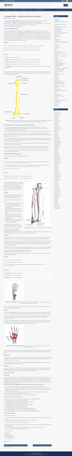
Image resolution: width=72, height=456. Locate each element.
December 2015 (58, 208)
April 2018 (56, 186)
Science (56, 91)
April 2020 (56, 152)
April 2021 (56, 135)
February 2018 (57, 188)
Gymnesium (57, 54)
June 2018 (56, 183)
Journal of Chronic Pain (59, 71)
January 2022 (57, 126)
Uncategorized (57, 101)
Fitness (56, 49)
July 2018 (56, 181)
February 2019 (57, 172)
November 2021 (58, 128)
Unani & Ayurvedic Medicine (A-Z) (61, 100)
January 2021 (57, 140)
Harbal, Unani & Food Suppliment (61, 55)
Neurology (57, 75)
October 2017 (57, 194)
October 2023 (57, 116)
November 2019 (58, 159)
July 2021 (56, 131)
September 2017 (58, 195)
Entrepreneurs (57, 40)
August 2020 (57, 147)
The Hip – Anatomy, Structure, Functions (42, 445)
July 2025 (56, 113)
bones (19, 357)
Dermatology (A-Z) (58, 31)
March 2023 (57, 120)
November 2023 (58, 114)
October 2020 (57, 144)
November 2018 (58, 176)
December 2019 (58, 158)
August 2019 (57, 163)
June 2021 (56, 133)
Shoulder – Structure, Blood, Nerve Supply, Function (16, 445)
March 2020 (57, 154)
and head (24, 362)
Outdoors (56, 79)
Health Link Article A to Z (59, 60)
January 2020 (57, 156)
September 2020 (58, 145)
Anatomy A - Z (7, 441)
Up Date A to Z (57, 102)
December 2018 (58, 174)
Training (56, 98)
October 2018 (57, 177)
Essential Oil (57, 44)
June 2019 (56, 166)
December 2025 (58, 112)
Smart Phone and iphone (59, 95)
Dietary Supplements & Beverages (61, 32)
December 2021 (58, 127)
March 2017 (57, 204)
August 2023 (57, 117)
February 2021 (57, 138)
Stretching (56, 97)
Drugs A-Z (15, 9)
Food (56, 50)
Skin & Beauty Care (58, 94)
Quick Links (63, 1)
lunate (25, 350)
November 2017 (58, 193)
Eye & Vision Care (38, 9)
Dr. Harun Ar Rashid (58, 33)
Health (56, 57)
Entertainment (57, 39)
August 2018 (57, 180)
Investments (57, 66)
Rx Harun (13, 18)
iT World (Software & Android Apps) (61, 68)
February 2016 (57, 207)
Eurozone (56, 46)
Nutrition (56, 76)
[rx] (33, 380)
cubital (9, 435)
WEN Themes (45, 454)
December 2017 (58, 191)
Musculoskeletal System (59, 73)
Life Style (56, 72)
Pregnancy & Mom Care (59, 82)
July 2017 (56, 198)
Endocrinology (57, 36)
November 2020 (58, 142)
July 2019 (56, 165)
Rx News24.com (58, 89)
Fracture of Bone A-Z (58, 51)
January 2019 (57, 173)
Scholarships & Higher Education (61, 90)
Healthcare (57, 61)
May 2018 (56, 184)
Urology (56, 104)
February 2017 (57, 205)
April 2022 (56, 124)
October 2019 (57, 161)
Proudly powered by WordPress (29, 454)
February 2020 (57, 155)
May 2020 (56, 151)
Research (56, 85)
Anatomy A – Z (24, 9)
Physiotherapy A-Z (58, 80)
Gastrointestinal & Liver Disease (60, 53)
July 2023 (56, 119)
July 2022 (56, 123)
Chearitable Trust (58, 28)
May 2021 (56, 134)
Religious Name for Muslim (60, 83)
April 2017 (56, 202)
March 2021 (57, 137)
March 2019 (57, 170)
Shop (31, 9)
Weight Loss (57, 105)
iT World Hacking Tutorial (59, 69)
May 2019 (56, 167)
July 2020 (56, 148)
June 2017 (56, 200)
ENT (55, 38)
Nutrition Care (57, 78)
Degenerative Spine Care (59, 29)
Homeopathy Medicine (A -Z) (60, 62)
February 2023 (57, 121)
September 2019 (58, 162)
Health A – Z (8, 9)
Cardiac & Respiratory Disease (60, 26)
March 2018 (57, 187)
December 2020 (58, 141)
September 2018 (58, 179)
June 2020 (56, 149)
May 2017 (56, 201)
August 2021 (57, 130)
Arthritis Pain (57, 20)
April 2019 (56, 169)
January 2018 (57, 190)
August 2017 (57, 197)
